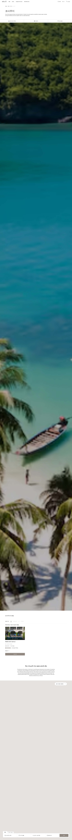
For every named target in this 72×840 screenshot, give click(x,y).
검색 (64, 835)
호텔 (8, 6)
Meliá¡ (6, 6)
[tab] (5, 832)
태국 (11, 6)
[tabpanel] (36, 642)
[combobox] (64, 1)
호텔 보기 (7, 652)
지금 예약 (15, 655)
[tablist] (36, 832)
